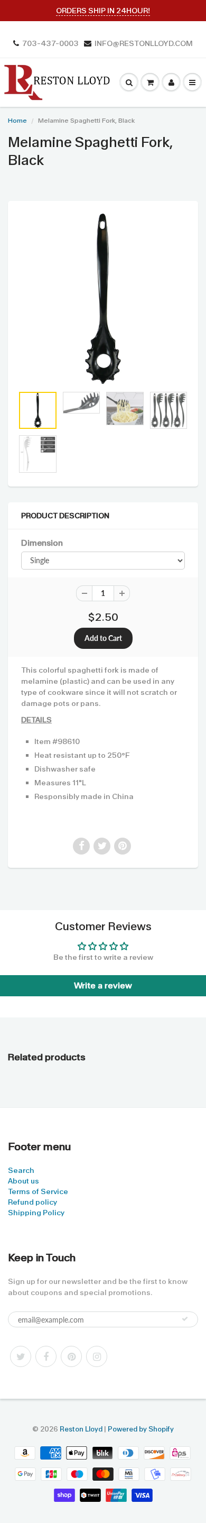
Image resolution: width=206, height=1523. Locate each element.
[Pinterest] (71, 1356)
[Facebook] (46, 1356)
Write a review (103, 985)
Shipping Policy (36, 1212)
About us (23, 1181)
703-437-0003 (50, 43)
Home (17, 120)
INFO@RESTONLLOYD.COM (144, 43)
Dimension (42, 543)
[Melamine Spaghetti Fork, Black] (103, 299)
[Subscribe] (185, 1318)
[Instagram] (96, 1356)
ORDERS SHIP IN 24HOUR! (103, 10)
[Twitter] (20, 1356)
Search (21, 1170)
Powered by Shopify (141, 1429)
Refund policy (32, 1202)
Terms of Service (38, 1191)
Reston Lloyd (81, 1429)
